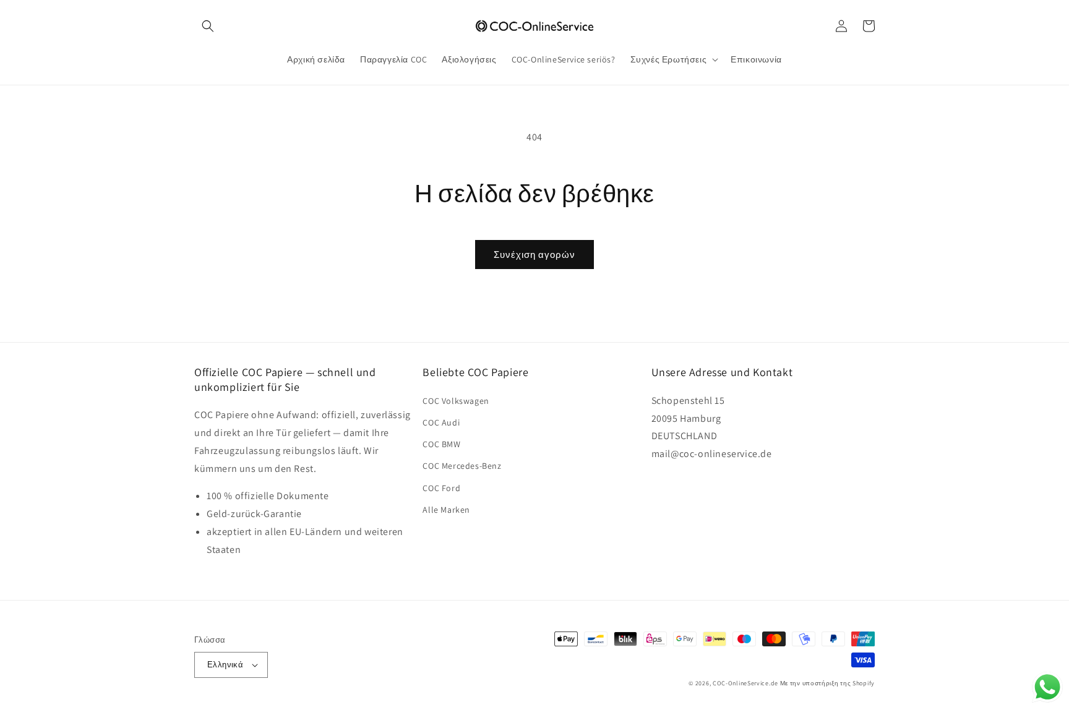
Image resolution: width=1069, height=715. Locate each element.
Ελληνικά (225, 664)
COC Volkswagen (456, 400)
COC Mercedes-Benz (462, 465)
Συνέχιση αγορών (534, 254)
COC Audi (441, 422)
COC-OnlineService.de (745, 683)
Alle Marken (446, 509)
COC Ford (441, 488)
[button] (207, 26)
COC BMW (441, 444)
